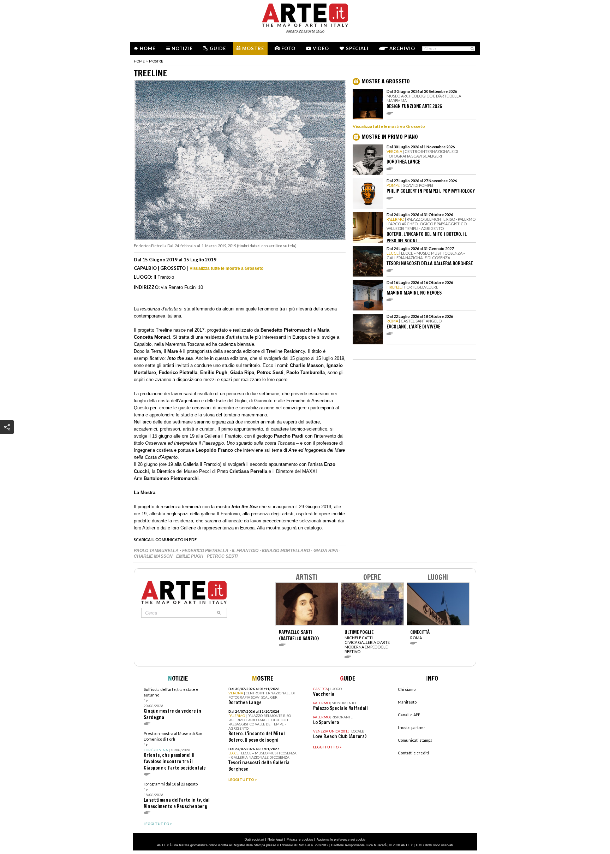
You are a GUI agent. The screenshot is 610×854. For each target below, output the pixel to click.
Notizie (182, 48)
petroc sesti (222, 556)
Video (321, 48)
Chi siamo (406, 689)
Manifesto (407, 702)
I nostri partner (411, 727)
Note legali (275, 839)
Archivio (402, 48)
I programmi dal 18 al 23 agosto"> (177, 795)
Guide (218, 48)
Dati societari (254, 839)
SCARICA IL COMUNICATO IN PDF (165, 539)
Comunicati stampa (415, 740)
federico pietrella (205, 550)
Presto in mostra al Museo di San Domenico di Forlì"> (175, 751)
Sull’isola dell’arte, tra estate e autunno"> (172, 703)
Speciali (357, 48)
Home (147, 48)
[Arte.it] (305, 14)
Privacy (292, 839)
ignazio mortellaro (286, 550)
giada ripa (326, 550)
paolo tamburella (157, 550)
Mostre (253, 48)
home (139, 61)
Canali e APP (409, 714)
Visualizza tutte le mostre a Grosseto (226, 268)
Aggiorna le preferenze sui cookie (341, 839)
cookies (307, 839)
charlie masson (154, 556)
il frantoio (245, 550)
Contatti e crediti (413, 753)
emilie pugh (190, 556)
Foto (288, 48)
